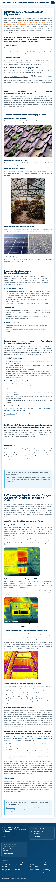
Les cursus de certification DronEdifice (19, 864)
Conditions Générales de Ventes (46, 870)
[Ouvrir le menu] (53, 2)
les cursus (36, 767)
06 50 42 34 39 (8, 853)
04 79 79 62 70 (35, 836)
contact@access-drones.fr (7, 878)
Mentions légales (34, 869)
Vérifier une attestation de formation (5, 864)
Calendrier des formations (5, 870)
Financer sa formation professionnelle (33, 864)
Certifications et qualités (47, 863)
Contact (17, 869)
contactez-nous (11, 413)
